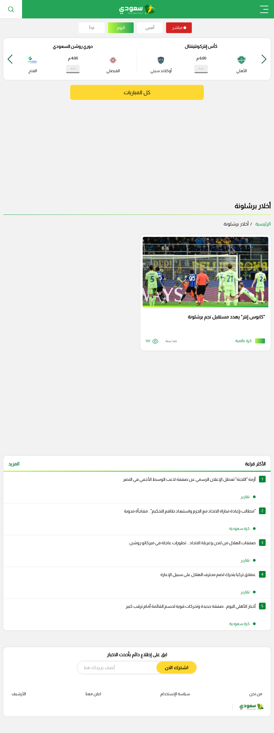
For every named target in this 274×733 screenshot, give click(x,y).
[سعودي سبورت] (137, 9)
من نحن (255, 694)
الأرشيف (19, 694)
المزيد (13, 463)
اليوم (121, 27)
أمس (149, 27)
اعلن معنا (93, 694)
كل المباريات (137, 92)
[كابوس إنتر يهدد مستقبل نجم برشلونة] (203, 292)
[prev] (264, 59)
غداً (92, 27)
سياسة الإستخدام (175, 694)
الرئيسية (263, 224)
